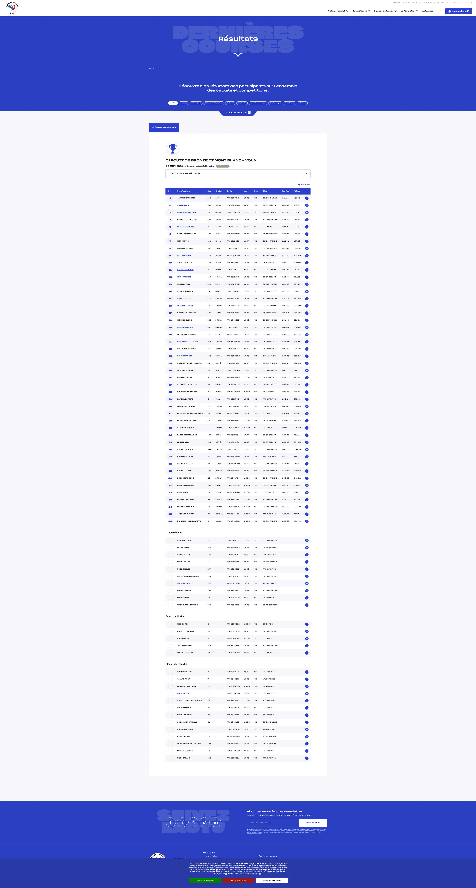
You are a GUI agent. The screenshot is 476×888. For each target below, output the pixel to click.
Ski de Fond (196, 103)
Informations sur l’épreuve (185, 173)
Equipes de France (384, 11)
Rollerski (230, 103)
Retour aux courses (165, 127)
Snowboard (289, 103)
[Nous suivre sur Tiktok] (468, 3)
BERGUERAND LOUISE (187, 341)
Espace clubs (427, 2)
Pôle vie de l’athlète (267, 856)
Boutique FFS (442, 2)
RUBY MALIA (183, 693)
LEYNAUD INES (184, 277)
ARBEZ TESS (183, 205)
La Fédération (408, 11)
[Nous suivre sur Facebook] (460, 3)
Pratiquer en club (337, 11)
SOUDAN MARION (185, 583)
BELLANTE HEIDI (185, 255)
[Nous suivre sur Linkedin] (471, 3)
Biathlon (183, 103)
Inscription (313, 822)
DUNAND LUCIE (184, 298)
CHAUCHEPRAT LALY (186, 212)
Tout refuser (238, 881)
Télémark (302, 103)
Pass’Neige (211, 856)
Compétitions (360, 11)
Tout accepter (205, 881)
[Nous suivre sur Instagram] (465, 3)
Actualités (427, 11)
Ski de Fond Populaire (214, 103)
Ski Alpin (172, 103)
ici (261, 833)
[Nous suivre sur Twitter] (462, 3)
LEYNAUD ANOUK (185, 306)
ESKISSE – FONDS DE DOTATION (405, 2)
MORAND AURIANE (186, 227)
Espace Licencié (460, 11)
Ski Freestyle (275, 103)
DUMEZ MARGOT (184, 356)
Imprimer (306, 184)
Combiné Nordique (258, 103)
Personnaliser (272, 881)
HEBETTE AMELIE (185, 270)
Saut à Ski (242, 103)
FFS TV (453, 2)
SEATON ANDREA (185, 327)
